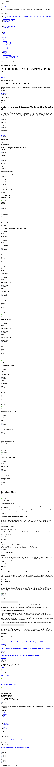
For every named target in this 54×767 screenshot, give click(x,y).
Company (5, 41)
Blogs (4, 715)
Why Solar (8, 42)
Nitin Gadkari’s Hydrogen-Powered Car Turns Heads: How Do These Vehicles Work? (25, 648)
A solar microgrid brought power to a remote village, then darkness (20, 655)
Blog (4, 32)
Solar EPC (8, 47)
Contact (5, 58)
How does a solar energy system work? (9, 601)
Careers (5, 716)
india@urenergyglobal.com (9, 26)
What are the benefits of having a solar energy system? (12, 610)
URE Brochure (6, 35)
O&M (4, 712)
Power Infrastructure (10, 49)
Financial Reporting (10, 57)
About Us (8, 44)
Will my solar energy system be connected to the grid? (12, 625)
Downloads (6, 728)
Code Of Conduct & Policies (12, 56)
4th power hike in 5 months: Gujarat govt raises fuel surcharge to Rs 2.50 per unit (24, 642)
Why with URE (9, 43)
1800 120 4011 (6, 21)
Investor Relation (7, 55)
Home (4, 39)
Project (4, 51)
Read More (3, 644)
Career (4, 33)
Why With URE (7, 724)
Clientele (5, 52)
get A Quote (3, 667)
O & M (7, 48)
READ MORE (4, 135)
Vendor (5, 53)
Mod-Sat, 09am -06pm (8, 20)
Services (5, 46)
